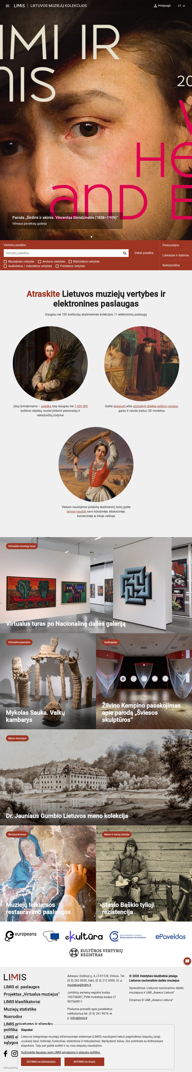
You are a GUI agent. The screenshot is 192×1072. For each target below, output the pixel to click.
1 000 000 (81, 406)
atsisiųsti (119, 406)
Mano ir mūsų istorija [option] (116, 834)
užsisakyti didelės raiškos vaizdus (155, 406)
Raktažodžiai (171, 265)
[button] (88, 237)
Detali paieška (144, 253)
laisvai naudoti (76, 511)
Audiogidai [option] (110, 642)
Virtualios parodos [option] (19, 642)
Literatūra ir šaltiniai (176, 255)
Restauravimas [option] (17, 834)
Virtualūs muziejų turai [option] (21, 546)
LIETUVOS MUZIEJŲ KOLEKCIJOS (59, 5)
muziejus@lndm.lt (79, 985)
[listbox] (22, 546)
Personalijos (171, 245)
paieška (46, 406)
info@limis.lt (78, 1018)
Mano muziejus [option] (17, 738)
